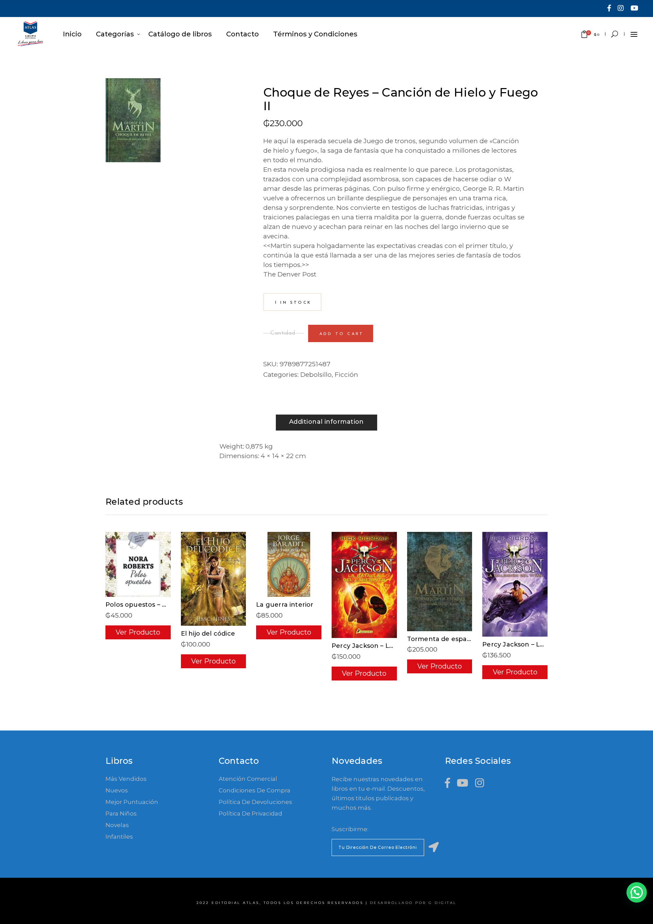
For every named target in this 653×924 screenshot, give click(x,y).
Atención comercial (248, 778)
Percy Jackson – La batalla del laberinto (396, 646)
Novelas (117, 825)
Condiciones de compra (254, 790)
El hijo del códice (208, 633)
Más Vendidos (126, 778)
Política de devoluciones (255, 802)
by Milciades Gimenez (301, 83)
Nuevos (116, 790)
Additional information (326, 421)
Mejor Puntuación (131, 802)
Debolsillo (316, 375)
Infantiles (119, 836)
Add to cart (341, 334)
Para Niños (121, 813)
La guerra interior (284, 604)
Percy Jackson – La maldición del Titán (544, 644)
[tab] (326, 423)
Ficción (346, 375)
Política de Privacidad (250, 813)
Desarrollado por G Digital (413, 903)
